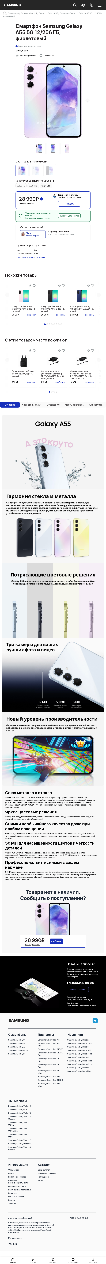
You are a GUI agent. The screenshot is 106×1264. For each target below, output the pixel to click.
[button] (33, 1260)
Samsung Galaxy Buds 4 (78, 1057)
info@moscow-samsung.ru (79, 999)
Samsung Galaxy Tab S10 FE (50, 1049)
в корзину (31, 315)
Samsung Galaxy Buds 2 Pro (79, 1043)
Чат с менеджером (32, 234)
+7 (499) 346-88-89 (78, 1218)
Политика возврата (17, 1177)
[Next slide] (87, 100)
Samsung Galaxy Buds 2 (78, 1040)
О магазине (13, 1170)
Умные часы (17, 1101)
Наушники (75, 1035)
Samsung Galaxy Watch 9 (19, 1106)
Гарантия (12, 1193)
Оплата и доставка (17, 1186)
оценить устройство (69, 216)
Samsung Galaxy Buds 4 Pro (79, 1061)
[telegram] (95, 1020)
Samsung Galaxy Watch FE (20, 1143)
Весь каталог (44, 1170)
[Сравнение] (30, 285)
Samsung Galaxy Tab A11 (49, 1040)
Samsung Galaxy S (16, 1040)
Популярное (43, 1177)
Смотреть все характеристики (31, 257)
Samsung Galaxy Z (16, 1047)
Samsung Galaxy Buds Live (79, 1071)
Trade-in (12, 1203)
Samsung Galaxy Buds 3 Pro (79, 1054)
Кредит (11, 1173)
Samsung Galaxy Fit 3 (17, 1109)
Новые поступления (47, 1173)
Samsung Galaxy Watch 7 (19, 1140)
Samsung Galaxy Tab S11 (49, 1076)
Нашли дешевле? (27, 203)
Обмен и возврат (16, 1196)
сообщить (69, 204)
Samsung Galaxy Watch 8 (19, 1113)
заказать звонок (77, 989)
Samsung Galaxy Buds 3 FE (79, 1050)
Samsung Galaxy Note (18, 1050)
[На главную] (18, 1022)
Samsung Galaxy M (16, 1054)
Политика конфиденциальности (18, 1181)
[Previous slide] (19, 100)
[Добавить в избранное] (34, 285)
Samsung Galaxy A (16, 1043)
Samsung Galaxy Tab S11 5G (50, 1080)
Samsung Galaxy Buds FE (78, 1067)
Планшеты (46, 1035)
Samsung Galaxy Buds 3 (78, 1047)
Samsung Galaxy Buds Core (79, 1064)
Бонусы (11, 1200)
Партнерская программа (19, 1190)
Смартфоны (17, 1035)
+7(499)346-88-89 (80, 983)
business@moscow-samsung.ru (82, 1005)
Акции (40, 1180)
